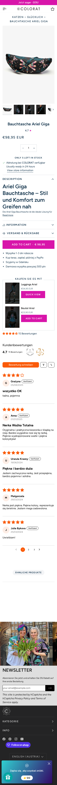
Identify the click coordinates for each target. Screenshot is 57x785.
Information (16, 224)
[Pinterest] (10, 739)
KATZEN (17, 17)
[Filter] (43, 365)
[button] (10, 333)
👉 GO (27, 777)
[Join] (49, 688)
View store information (20, 170)
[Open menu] (7, 9)
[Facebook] (4, 739)
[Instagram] (16, 739)
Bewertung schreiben (21, 364)
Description (12, 179)
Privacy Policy (22, 698)
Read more (8, 215)
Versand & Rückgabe (23, 233)
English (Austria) (26, 756)
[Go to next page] (40, 549)
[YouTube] (22, 739)
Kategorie (11, 721)
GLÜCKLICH (35, 17)
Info (6, 730)
